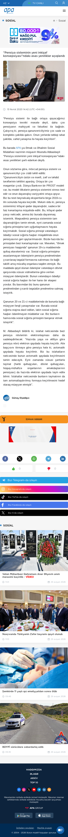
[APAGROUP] (34, 808)
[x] (29, 790)
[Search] (56, 3)
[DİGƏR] (63, 11)
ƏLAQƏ (34, 774)
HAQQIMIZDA (34, 769)
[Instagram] (24, 790)
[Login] (63, 3)
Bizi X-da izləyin (15, 513)
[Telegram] (39, 790)
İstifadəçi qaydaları (25, 828)
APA (18, 147)
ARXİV (34, 778)
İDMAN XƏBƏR (34, 419)
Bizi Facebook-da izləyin (19, 505)
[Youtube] (34, 790)
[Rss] (49, 790)
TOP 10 (34, 782)
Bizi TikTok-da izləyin (18, 497)
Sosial (62, 20)
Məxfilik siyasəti (44, 828)
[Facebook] (19, 790)
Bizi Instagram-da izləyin (19, 489)
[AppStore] (44, 816)
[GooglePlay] (24, 816)
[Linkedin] (44, 790)
